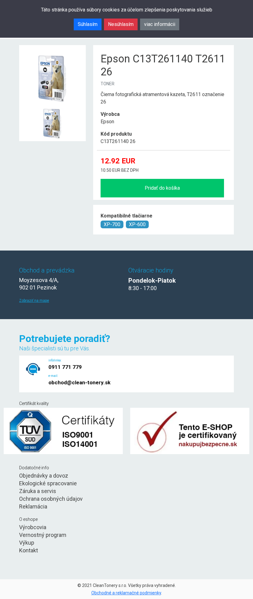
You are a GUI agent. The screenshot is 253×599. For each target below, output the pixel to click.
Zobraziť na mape (34, 300)
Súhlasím (87, 24)
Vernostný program (42, 535)
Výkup (26, 542)
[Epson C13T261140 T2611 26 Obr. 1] (52, 108)
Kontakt (28, 550)
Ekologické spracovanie (48, 483)
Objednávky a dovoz (43, 475)
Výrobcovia (32, 527)
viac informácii (159, 24)
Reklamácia (33, 506)
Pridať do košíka (162, 188)
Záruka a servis (37, 491)
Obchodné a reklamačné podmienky (126, 592)
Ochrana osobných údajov (51, 499)
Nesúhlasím (121, 24)
